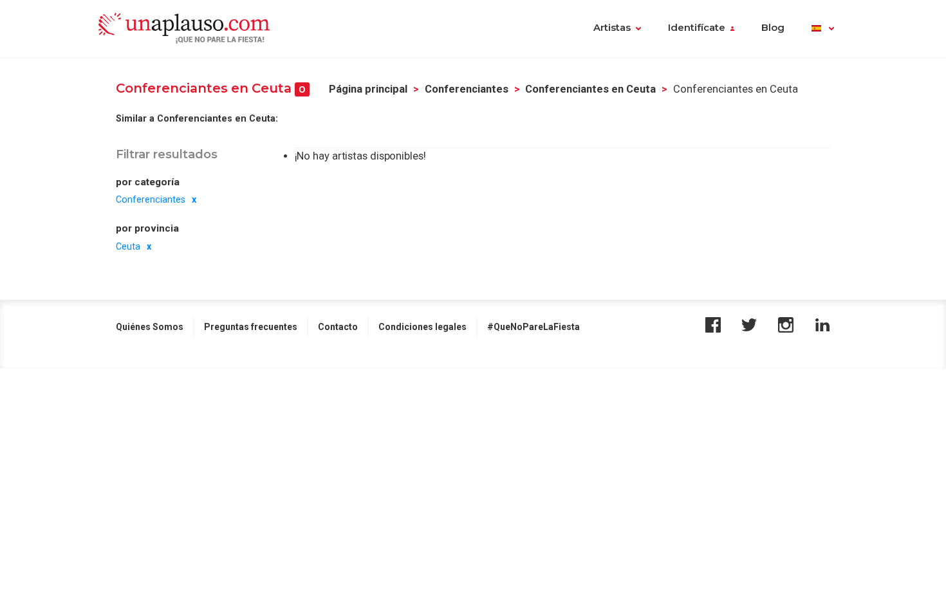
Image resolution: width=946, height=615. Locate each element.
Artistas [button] (612, 27)
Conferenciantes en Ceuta (590, 89)
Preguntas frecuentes (250, 327)
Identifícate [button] (696, 27)
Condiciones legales (422, 327)
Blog (772, 27)
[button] (823, 28)
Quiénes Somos (149, 327)
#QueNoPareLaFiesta (533, 327)
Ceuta (128, 246)
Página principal (368, 89)
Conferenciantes (466, 89)
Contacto (338, 327)
